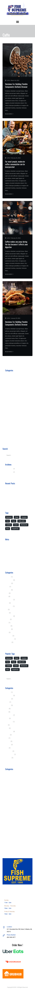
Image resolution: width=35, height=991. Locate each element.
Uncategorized (9, 437)
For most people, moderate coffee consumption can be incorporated (15, 164)
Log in (7, 543)
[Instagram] (9, 887)
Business (8, 387)
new (6, 407)
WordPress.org (9, 553)
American (8, 374)
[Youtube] (12, 887)
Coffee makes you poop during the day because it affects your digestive (16, 244)
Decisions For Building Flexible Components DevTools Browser (16, 85)
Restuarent (24, 525)
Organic (7, 417)
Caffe (6, 391)
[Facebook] (3, 887)
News (7, 410)
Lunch (16, 525)
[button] (17, 22)
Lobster (8, 525)
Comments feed (10, 550)
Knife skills (22, 521)
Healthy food (9, 397)
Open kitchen (9, 414)
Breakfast (8, 381)
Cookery (24, 517)
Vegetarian (15, 528)
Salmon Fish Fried (20, 472)
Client (16, 517)
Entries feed (8, 547)
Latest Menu (9, 404)
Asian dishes (9, 378)
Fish (7, 521)
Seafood (7, 423)
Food (6, 394)
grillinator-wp (9, 469)
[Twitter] (6, 887)
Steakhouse (8, 433)
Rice (7, 528)
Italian (7, 401)
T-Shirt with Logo (20, 469)
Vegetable (8, 440)
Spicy (6, 430)
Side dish (8, 427)
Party (6, 420)
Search (28, 455)
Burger (7, 384)
